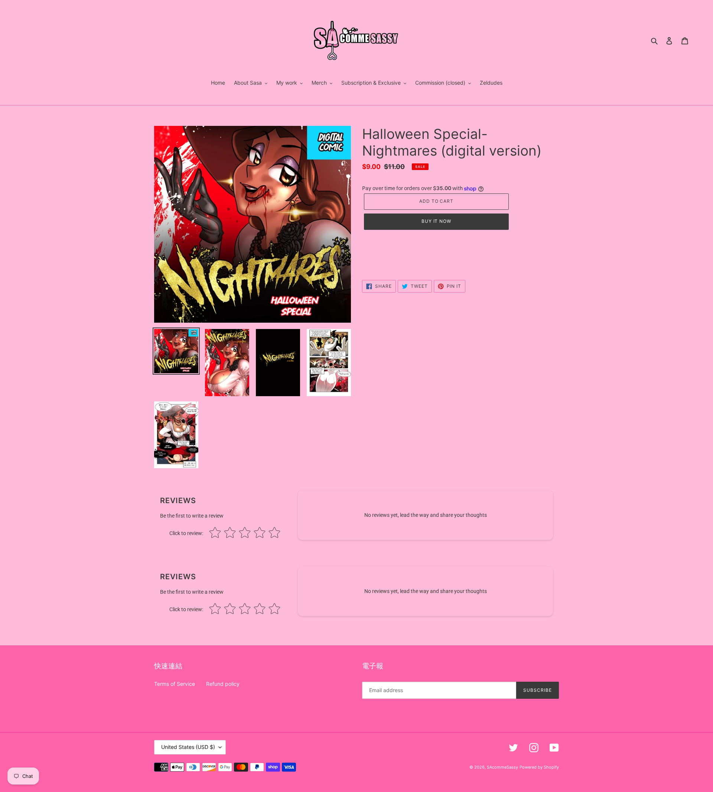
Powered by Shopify (539, 767)
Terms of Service (174, 684)
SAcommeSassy (502, 767)
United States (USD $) (188, 747)
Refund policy (223, 684)
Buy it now (436, 221)
